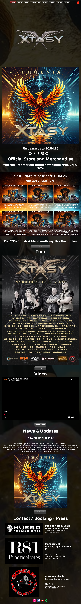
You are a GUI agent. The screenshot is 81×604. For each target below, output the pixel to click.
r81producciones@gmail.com (55, 556)
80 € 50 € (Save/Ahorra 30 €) (40, 207)
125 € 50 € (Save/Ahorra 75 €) (14, 207)
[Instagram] (34, 600)
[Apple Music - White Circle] (30, 153)
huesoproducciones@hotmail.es (56, 530)
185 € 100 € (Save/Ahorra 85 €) (66, 234)
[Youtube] (42, 600)
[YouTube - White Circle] (46, 153)
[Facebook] (38, 600)
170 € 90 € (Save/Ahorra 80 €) (42, 234)
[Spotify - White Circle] (42, 153)
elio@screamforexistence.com (55, 586)
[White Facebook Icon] (38, 153)
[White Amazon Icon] (34, 153)
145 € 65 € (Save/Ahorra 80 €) (66, 207)
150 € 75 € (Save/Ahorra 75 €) (16, 234)
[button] (78, 2)
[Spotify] (46, 600)
